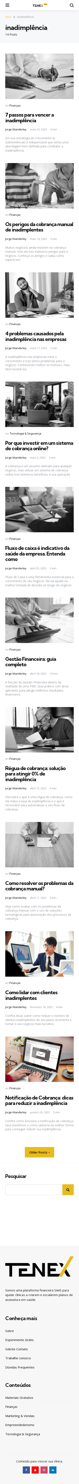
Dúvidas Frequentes (20, 1367)
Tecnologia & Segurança (25, 433)
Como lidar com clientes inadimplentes (31, 995)
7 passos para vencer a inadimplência (29, 117)
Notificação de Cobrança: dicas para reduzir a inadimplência (39, 1100)
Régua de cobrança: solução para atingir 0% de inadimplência (35, 773)
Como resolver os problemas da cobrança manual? (39, 886)
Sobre (9, 1331)
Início (8, 17)
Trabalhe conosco (18, 1358)
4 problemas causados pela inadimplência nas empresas (35, 336)
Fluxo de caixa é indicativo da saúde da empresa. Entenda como (37, 553)
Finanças (14, 105)
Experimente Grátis (19, 1340)
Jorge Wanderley (16, 129)
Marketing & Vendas (20, 1416)
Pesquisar (15, 1176)
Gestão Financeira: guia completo (30, 661)
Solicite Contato (16, 1349)
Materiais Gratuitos (19, 1397)
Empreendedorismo (19, 1425)
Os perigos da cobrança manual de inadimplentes (39, 227)
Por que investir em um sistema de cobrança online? (39, 445)
